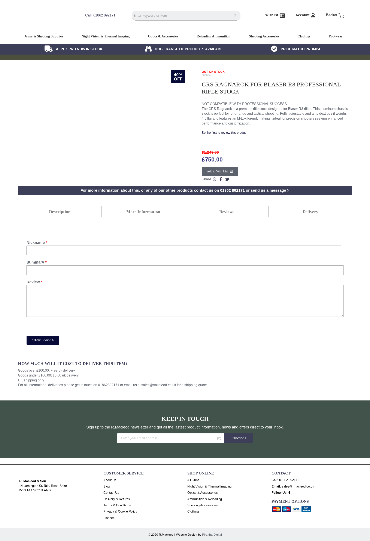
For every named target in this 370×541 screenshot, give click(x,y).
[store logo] (47, 27)
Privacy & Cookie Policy (120, 511)
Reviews (226, 211)
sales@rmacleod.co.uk (158, 385)
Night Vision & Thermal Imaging (209, 486)
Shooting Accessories (202, 505)
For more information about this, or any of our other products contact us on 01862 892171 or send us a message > (185, 190)
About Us (109, 480)
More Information (143, 211)
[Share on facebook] (221, 179)
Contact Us (111, 492)
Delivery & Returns (116, 499)
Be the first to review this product (224, 132)
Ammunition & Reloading (204, 499)
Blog (106, 486)
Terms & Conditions (117, 505)
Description (59, 211)
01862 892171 (289, 480)
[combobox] (186, 16)
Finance (109, 518)
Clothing (193, 511)
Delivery (310, 211)
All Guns (193, 480)
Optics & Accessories (202, 492)
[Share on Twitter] (227, 179)
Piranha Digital (212, 534)
